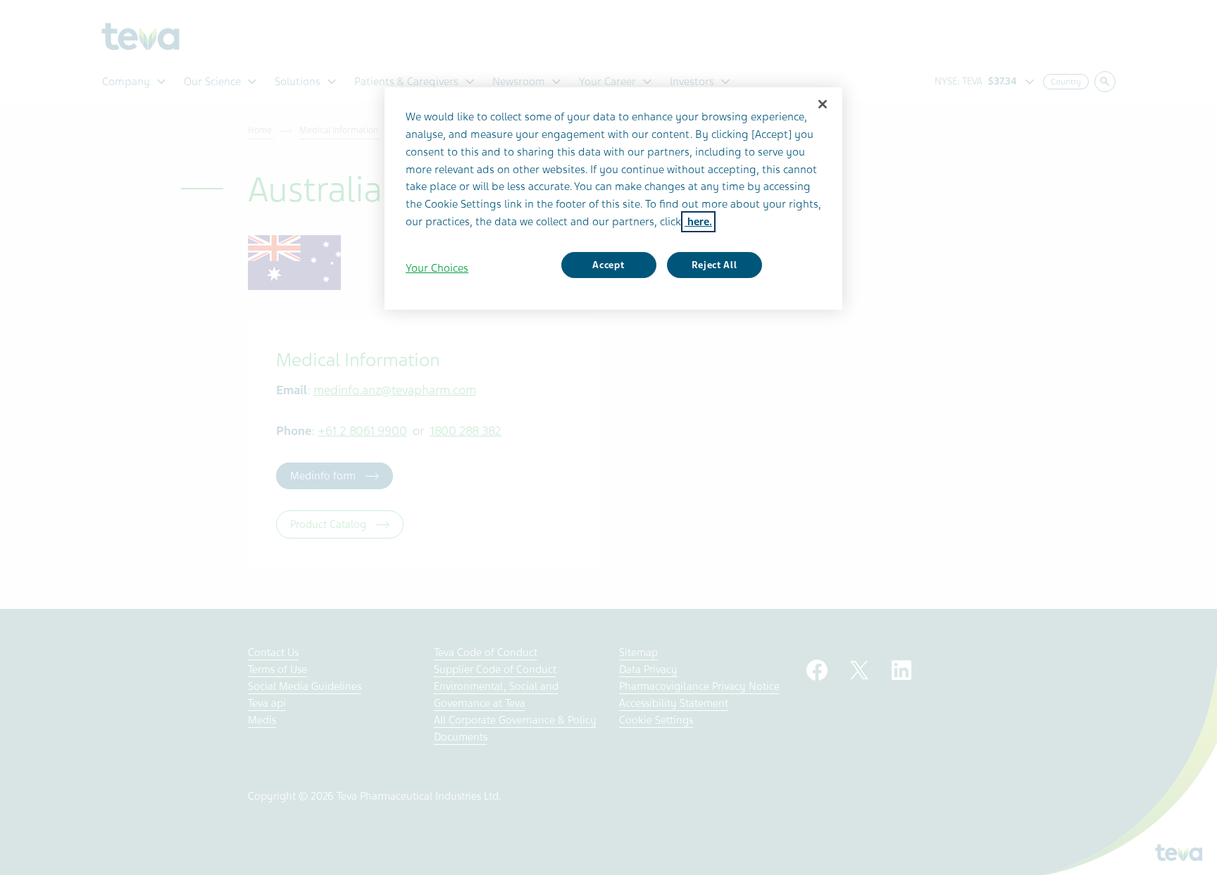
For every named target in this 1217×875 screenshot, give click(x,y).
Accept (608, 265)
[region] (613, 198)
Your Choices (437, 268)
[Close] (822, 104)
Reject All (714, 265)
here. (698, 222)
